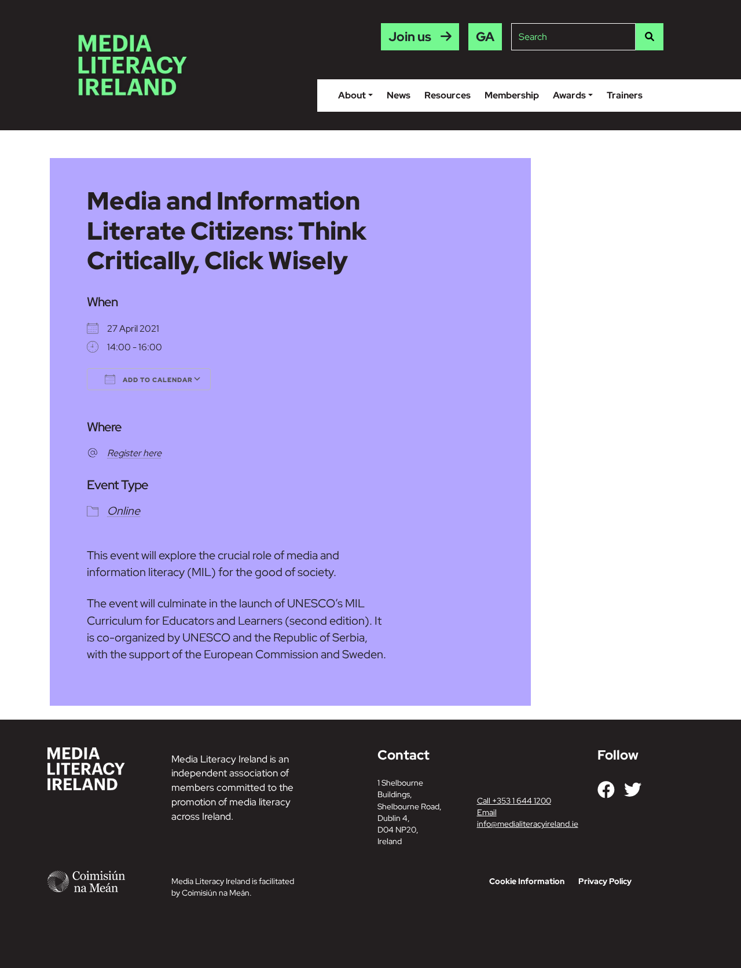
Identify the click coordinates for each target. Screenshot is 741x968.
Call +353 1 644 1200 (514, 800)
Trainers (625, 95)
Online (123, 510)
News (398, 95)
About (352, 95)
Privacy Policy (605, 881)
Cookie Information (526, 881)
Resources (447, 95)
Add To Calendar (157, 380)
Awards (569, 95)
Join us (409, 36)
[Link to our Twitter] (632, 789)
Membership (512, 95)
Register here (134, 453)
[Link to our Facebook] (606, 789)
